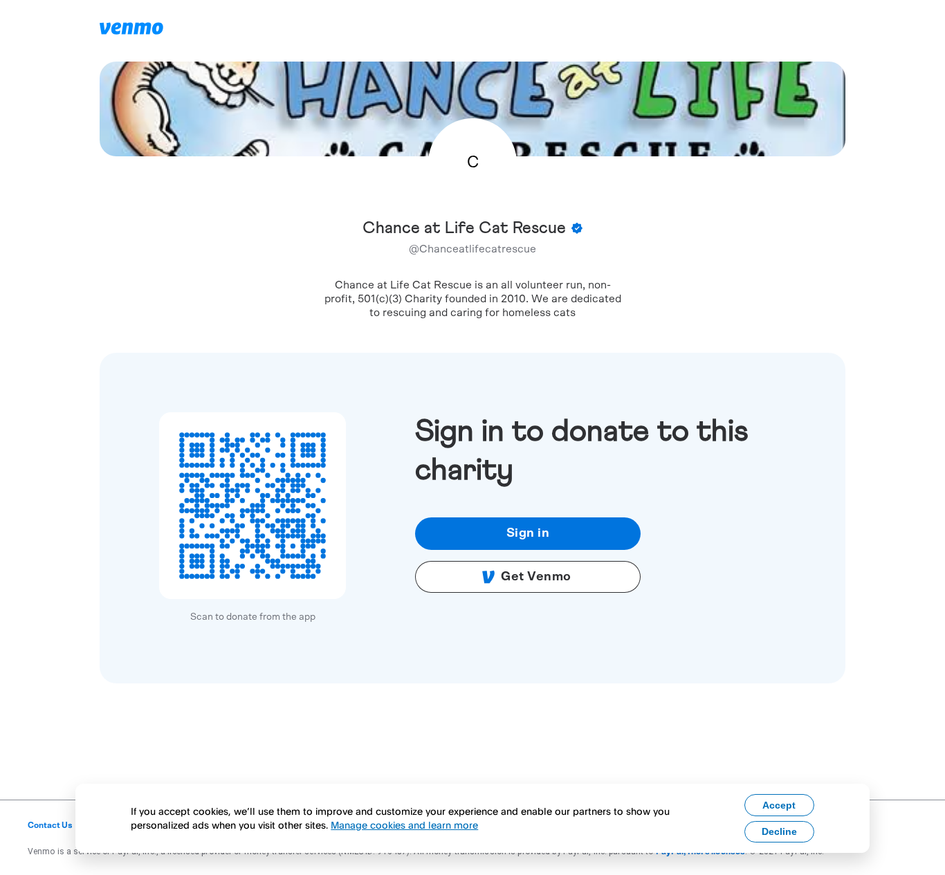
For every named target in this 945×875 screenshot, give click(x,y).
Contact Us (50, 825)
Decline (779, 831)
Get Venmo (536, 577)
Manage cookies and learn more (404, 825)
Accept (779, 805)
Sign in (528, 533)
